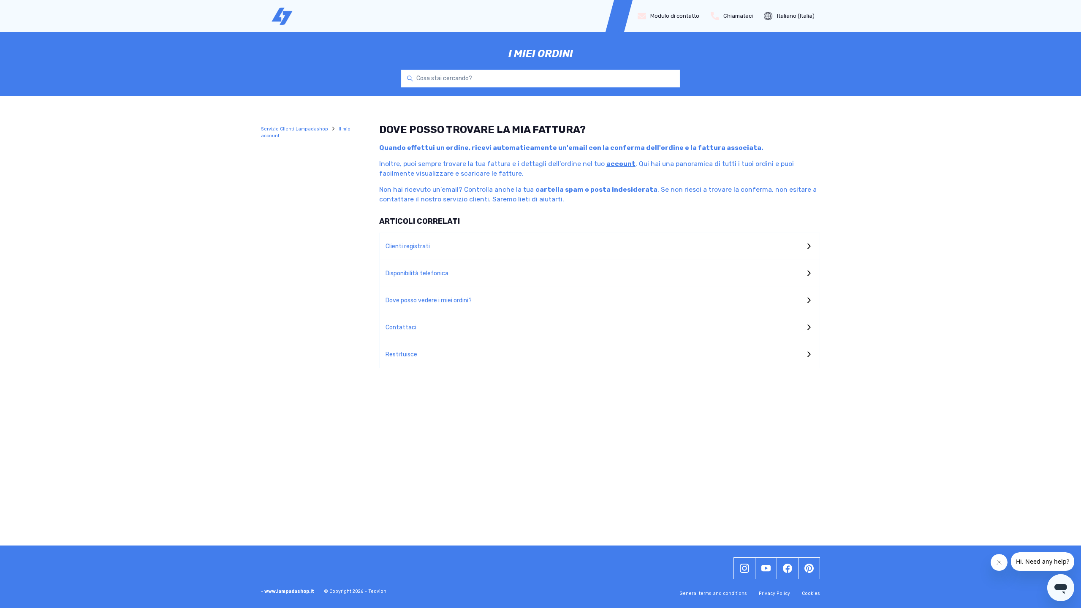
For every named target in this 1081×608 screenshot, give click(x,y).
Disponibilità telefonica (417, 273)
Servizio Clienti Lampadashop (295, 129)
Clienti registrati (408, 246)
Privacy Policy (774, 593)
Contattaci (401, 327)
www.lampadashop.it (289, 591)
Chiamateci (738, 16)
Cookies (811, 593)
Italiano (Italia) (796, 16)
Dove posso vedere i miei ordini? (429, 300)
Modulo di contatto (674, 16)
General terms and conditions (713, 593)
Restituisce (401, 354)
